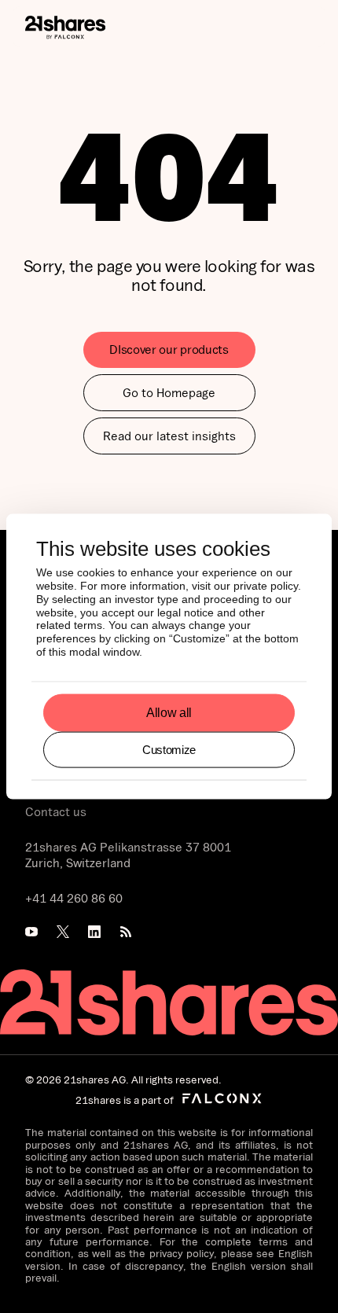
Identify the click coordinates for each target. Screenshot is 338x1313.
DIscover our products (168, 349)
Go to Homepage (169, 392)
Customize (169, 749)
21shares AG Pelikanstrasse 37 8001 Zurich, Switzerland (128, 855)
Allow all (169, 712)
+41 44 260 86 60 (74, 898)
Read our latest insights (169, 435)
